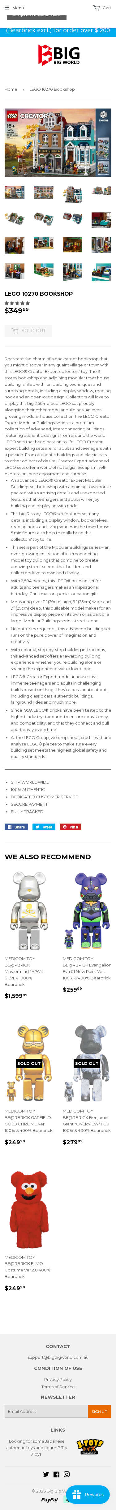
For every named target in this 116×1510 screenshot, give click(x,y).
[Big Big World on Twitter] (46, 1475)
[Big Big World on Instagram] (67, 1475)
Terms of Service (58, 1386)
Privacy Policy (58, 1379)
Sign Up (99, 1411)
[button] (18, 303)
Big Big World (60, 1490)
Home (11, 89)
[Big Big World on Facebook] (56, 1475)
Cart (106, 7)
